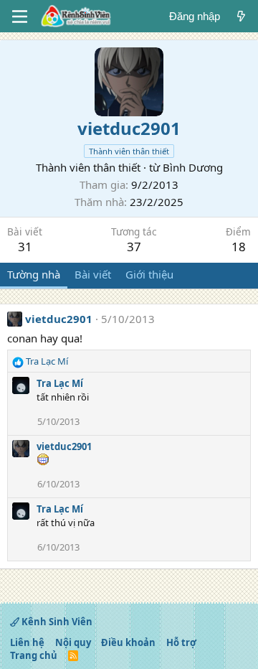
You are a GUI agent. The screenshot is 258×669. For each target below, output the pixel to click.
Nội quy (73, 642)
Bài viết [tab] (93, 274)
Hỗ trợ (181, 642)
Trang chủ (33, 655)
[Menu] (20, 16)
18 (238, 246)
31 (25, 246)
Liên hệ (27, 642)
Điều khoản (128, 642)
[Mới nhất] (241, 16)
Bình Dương (193, 167)
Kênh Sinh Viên (55, 621)
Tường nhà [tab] (33, 274)
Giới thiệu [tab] (149, 274)
